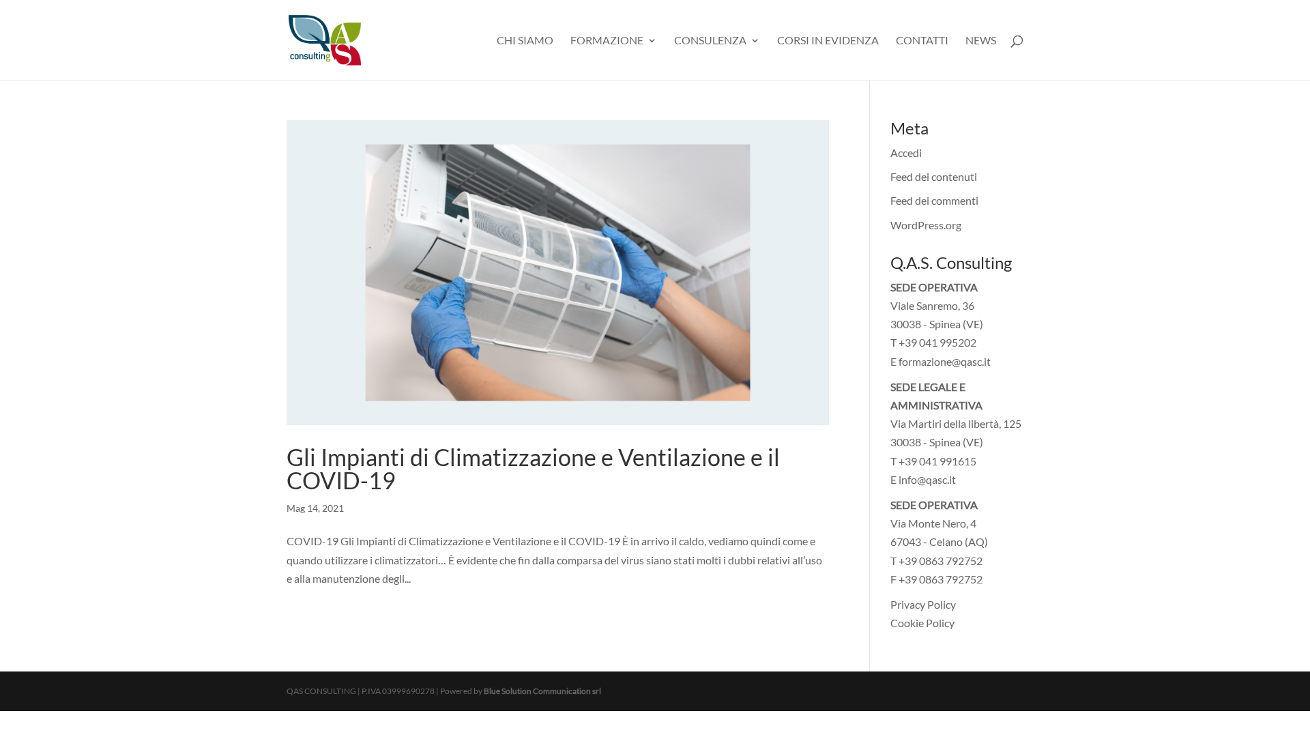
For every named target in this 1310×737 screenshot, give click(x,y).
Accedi (906, 152)
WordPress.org (925, 224)
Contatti (922, 40)
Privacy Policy (923, 604)
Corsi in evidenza (828, 40)
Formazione (606, 40)
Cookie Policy (922, 622)
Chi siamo (525, 40)
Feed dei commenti (934, 200)
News (980, 40)
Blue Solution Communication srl (542, 691)
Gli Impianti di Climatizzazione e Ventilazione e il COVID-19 (533, 468)
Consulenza (710, 40)
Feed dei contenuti (933, 176)
